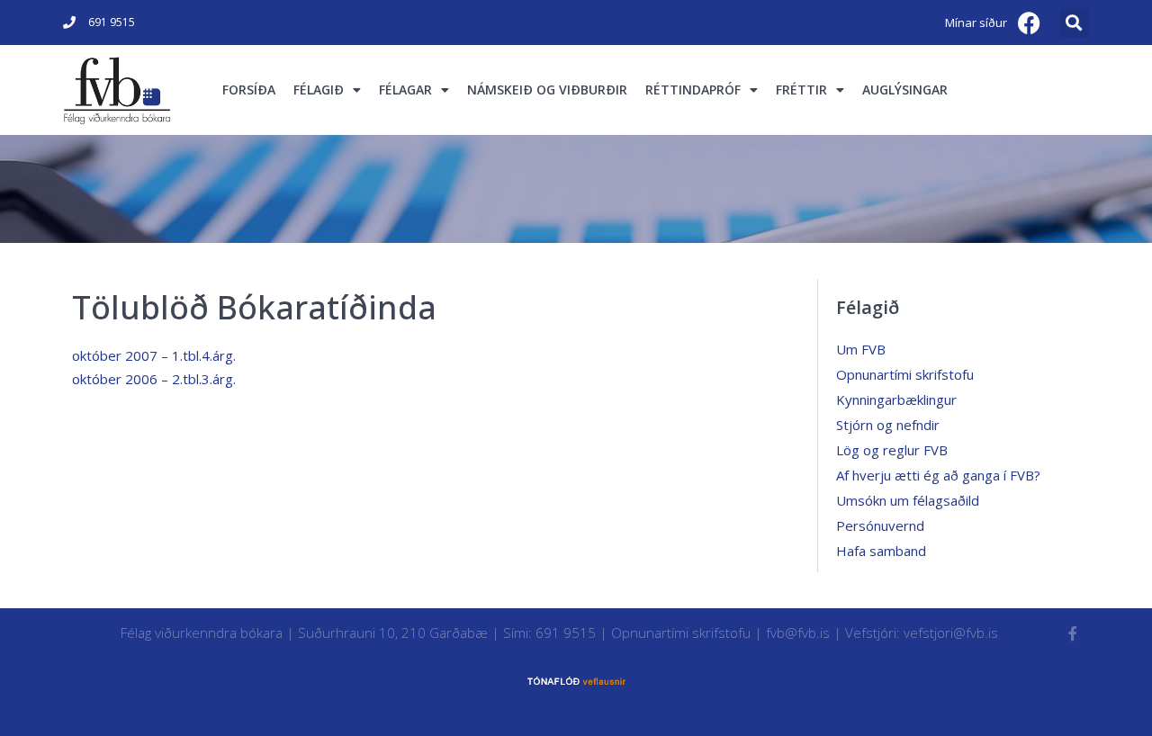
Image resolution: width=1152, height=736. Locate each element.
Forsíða (248, 89)
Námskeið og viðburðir (547, 89)
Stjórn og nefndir (888, 425)
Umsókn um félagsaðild (907, 500)
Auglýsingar (905, 89)
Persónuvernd (880, 525)
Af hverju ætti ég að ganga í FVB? (938, 475)
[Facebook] (1029, 22)
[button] (1074, 23)
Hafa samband (881, 551)
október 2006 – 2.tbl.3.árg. (154, 379)
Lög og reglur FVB (892, 450)
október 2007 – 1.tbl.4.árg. (154, 355)
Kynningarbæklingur (896, 399)
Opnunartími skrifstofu (905, 374)
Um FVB (861, 349)
